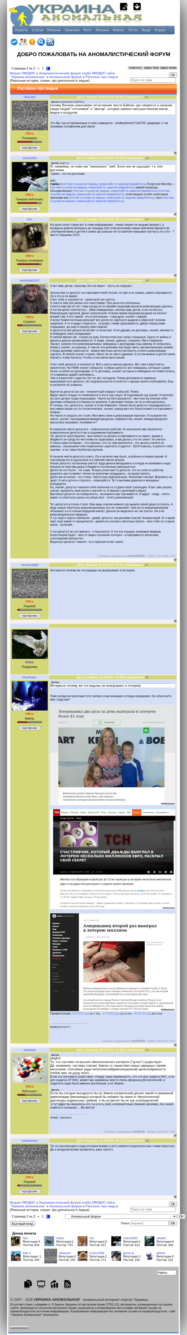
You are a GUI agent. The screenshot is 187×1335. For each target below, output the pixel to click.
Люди (146, 30)
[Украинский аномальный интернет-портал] (93, 20)
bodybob (30, 1050)
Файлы (118, 30)
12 (147, 158)
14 (147, 280)
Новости (21, 30)
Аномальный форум (65, 77)
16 (147, 677)
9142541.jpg (80, 1013)
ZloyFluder (29, 677)
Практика (72, 30)
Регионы (54, 30)
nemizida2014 (29, 280)
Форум (160, 30)
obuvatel (30, 97)
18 (147, 1140)
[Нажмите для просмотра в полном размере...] (112, 804)
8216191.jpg (142, 1013)
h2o (29, 219)
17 (147, 1050)
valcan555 (29, 158)
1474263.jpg (111, 1013)
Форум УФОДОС (22, 73)
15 (146, 565)
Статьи (37, 30)
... (170, 30)
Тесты (133, 30)
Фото (88, 30)
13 (146, 219)
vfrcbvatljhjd (29, 565)
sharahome (29, 1140)
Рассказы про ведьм (101, 77)
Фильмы (102, 30)
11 (146, 97)
